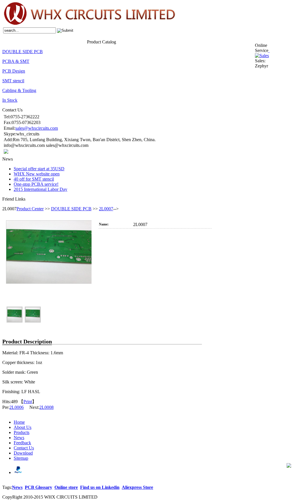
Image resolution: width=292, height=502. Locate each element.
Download (23, 453)
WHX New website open (37, 173)
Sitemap (21, 458)
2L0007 (106, 208)
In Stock (9, 100)
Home (7, 41)
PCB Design (13, 71)
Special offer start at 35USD (39, 168)
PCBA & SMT (15, 61)
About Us (19, 41)
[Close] (268, 50)
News (47, 41)
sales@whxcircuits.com (36, 128)
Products (35, 41)
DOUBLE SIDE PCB (22, 51)
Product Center (30, 208)
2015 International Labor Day (40, 189)
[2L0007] (49, 263)
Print (27, 401)
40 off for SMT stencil (34, 179)
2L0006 (16, 407)
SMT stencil (13, 80)
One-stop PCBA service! (36, 184)
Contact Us (77, 41)
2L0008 (46, 407)
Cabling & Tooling (19, 90)
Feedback (60, 41)
